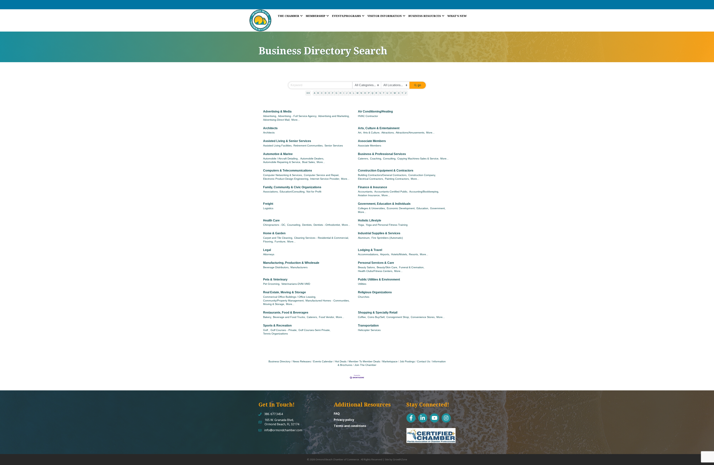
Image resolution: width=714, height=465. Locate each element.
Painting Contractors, (397, 178)
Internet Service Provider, (325, 178)
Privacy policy (344, 420)
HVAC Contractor (368, 116)
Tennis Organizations (275, 333)
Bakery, (267, 317)
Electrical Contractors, (371, 178)
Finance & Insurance (372, 187)
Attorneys (268, 254)
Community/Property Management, (283, 300)
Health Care (271, 220)
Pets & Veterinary (275, 279)
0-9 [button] (308, 93)
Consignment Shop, (398, 317)
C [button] (322, 93)
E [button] (329, 93)
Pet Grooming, (271, 284)
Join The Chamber (365, 365)
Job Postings (407, 361)
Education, (422, 208)
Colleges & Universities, (372, 208)
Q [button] (372, 93)
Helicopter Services (369, 330)
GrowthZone (400, 459)
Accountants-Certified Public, (391, 191)
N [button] (361, 93)
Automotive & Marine (278, 154)
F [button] (332, 93)
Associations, (271, 191)
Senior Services (333, 145)
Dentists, (307, 224)
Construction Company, (422, 175)
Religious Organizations (375, 292)
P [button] (368, 93)
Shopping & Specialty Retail (377, 312)
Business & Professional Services (382, 154)
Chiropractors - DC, (274, 224)
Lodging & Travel (370, 250)
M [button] (357, 93)
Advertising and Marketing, (334, 116)
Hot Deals (340, 361)
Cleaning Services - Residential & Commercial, (321, 237)
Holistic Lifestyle (369, 220)
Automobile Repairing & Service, (282, 162)
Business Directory (279, 361)
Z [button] (405, 93)
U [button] (387, 93)
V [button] (391, 93)
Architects (270, 128)
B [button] (318, 93)
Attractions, (388, 132)
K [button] (350, 93)
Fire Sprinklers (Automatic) (387, 237)
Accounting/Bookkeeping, (424, 191)
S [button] (380, 93)
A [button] (314, 93)
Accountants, (365, 191)
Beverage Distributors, (276, 267)
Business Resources (424, 16)
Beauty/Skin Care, (387, 267)
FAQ (337, 414)
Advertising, (270, 116)
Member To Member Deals (364, 361)
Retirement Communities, (308, 145)
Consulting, (389, 158)
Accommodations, (368, 254)
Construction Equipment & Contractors (385, 170)
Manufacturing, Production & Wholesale (291, 262)
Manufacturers (299, 267)
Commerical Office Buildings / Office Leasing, (289, 297)
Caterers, (363, 158)
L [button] (353, 93)
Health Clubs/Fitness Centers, (375, 271)
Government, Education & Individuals (384, 203)
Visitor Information (384, 16)
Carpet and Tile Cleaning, (278, 237)
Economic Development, (401, 208)
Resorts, (414, 254)
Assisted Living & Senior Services (287, 141)
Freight (268, 203)
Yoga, (361, 224)
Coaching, (376, 158)
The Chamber (288, 16)
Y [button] (402, 93)
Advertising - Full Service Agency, (297, 116)
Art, (360, 132)
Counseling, (294, 224)
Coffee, (362, 317)
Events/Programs (346, 16)
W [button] (395, 93)
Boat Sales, (309, 162)
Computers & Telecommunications (287, 170)
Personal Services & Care (376, 262)
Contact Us (423, 361)
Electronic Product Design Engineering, (286, 178)
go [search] (419, 85)
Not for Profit (313, 191)
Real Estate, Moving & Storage (284, 292)
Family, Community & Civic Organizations (292, 187)
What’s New (457, 16)
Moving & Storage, (274, 304)
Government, (438, 208)
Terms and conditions (350, 426)
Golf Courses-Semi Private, (314, 330)
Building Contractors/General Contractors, (382, 175)
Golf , (266, 330)
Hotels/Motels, (399, 254)
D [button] (325, 93)
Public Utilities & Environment (379, 279)
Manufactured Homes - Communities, (327, 300)
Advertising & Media (277, 111)
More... (295, 119)
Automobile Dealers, (312, 158)
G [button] (336, 93)
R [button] (376, 93)
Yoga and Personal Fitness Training (387, 224)
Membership (315, 16)
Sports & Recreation (277, 325)
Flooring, (268, 241)
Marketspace (390, 361)
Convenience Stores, (423, 317)
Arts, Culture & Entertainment (378, 128)
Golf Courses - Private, (284, 330)
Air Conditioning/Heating (375, 111)
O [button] (365, 93)
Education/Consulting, (292, 191)
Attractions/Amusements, (410, 132)
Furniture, (280, 241)
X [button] (398, 93)
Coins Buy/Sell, (376, 317)
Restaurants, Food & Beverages (285, 312)
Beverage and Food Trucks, (289, 317)
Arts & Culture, (371, 132)
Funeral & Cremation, (411, 267)
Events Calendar (323, 361)
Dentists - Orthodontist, (327, 224)
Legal (267, 250)
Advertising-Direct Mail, (276, 119)
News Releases (302, 361)
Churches (363, 297)
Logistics (268, 208)
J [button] (346, 93)
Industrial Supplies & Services (379, 233)
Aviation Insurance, (369, 195)
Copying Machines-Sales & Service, (418, 158)
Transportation (368, 325)
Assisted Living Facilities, (277, 145)
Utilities (362, 284)
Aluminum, (364, 237)
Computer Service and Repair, (321, 175)
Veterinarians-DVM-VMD (295, 284)
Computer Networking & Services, (283, 175)
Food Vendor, (327, 317)
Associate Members (372, 141)
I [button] (343, 93)
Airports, (385, 254)
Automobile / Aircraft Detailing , (281, 158)
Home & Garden (274, 233)
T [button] (383, 93)
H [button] (340, 93)
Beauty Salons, (367, 267)
